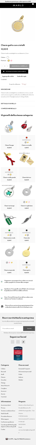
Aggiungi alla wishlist (8, 76)
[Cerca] (4, 5)
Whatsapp (13, 79)
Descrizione (5, 89)
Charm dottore (26, 177)
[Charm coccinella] (26, 126)
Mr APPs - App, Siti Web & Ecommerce (19, 439)
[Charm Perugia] (9, 126)
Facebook (8, 79)
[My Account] (34, 5)
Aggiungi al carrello (19, 66)
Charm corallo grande (9, 177)
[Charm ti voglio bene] (26, 191)
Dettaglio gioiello (8, 104)
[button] (3, 25)
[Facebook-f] (12, 342)
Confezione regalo (8, 109)
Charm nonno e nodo (9, 238)
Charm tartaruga (9, 206)
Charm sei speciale (9, 270)
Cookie (3, 429)
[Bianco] (8, 57)
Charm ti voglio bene (27, 206)
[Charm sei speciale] (9, 251)
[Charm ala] (26, 219)
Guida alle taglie (21, 76)
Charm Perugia (9, 145)
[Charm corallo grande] (9, 159)
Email (10, 79)
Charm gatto (26, 270)
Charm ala (27, 238)
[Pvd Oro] (9, 60)
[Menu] (1, 5)
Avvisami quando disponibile (14, 71)
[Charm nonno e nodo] (9, 219)
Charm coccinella (27, 145)
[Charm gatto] (26, 251)
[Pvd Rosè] (11, 60)
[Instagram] (18, 342)
